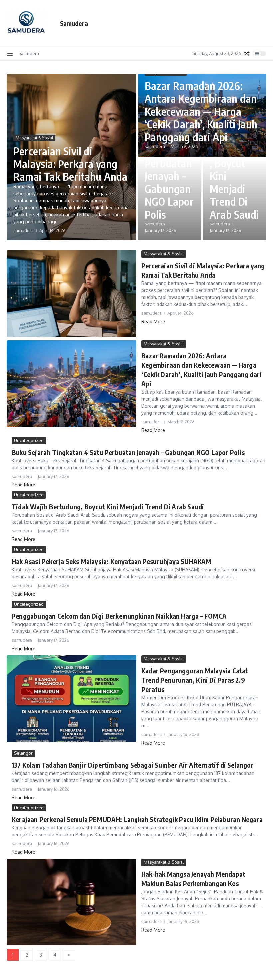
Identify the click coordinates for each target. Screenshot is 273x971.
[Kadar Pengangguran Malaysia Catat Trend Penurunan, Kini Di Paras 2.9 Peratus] (71, 698)
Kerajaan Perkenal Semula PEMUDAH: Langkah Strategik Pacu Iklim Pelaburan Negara (137, 819)
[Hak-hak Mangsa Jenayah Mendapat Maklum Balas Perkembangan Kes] (71, 902)
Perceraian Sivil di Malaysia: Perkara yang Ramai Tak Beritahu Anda (70, 163)
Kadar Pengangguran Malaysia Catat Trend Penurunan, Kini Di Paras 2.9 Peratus (194, 679)
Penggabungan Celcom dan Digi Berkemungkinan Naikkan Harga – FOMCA (119, 616)
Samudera (74, 23)
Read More (153, 321)
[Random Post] (247, 53)
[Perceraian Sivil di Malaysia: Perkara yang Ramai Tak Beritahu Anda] (71, 293)
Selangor (23, 753)
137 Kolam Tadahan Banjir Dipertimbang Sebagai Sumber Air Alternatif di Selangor (133, 765)
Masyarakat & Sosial (34, 137)
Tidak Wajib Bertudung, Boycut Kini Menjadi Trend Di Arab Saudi (234, 169)
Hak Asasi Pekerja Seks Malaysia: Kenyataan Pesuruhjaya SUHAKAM (111, 561)
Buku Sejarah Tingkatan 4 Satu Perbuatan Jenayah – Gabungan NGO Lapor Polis (169, 163)
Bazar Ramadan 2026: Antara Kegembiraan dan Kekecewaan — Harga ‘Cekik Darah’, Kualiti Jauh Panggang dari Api (201, 111)
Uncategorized (29, 440)
